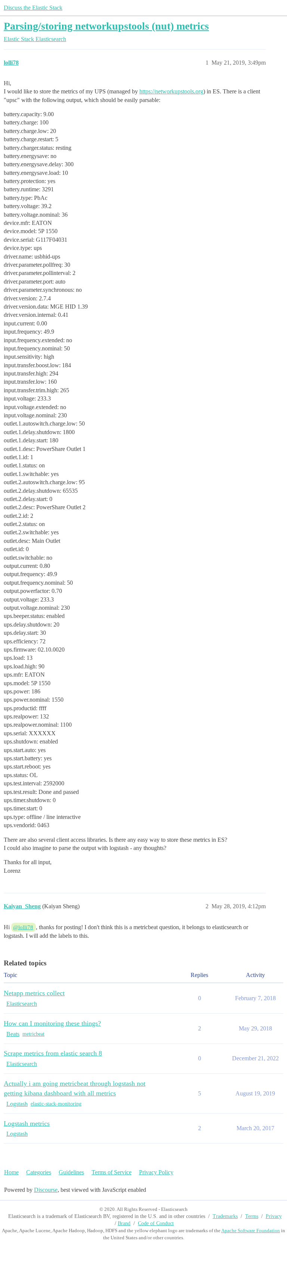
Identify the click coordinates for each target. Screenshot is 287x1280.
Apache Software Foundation (250, 1230)
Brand (124, 1223)
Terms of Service (112, 1172)
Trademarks (225, 1216)
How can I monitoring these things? (52, 1023)
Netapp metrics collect (34, 993)
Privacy (274, 1216)
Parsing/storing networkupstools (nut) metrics (106, 26)
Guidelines (71, 1172)
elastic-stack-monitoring (56, 1104)
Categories (38, 1172)
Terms (251, 1216)
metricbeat (33, 1034)
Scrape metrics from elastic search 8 (53, 1053)
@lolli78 (23, 927)
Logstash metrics (27, 1123)
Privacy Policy (156, 1172)
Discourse (46, 1190)
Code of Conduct (156, 1223)
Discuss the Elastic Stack (33, 7)
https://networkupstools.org (171, 91)
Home (11, 1172)
